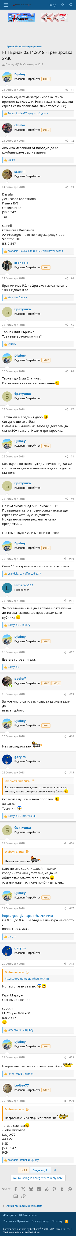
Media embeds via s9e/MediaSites (21, 1232)
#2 (72, 140)
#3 (72, 187)
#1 (72, 90)
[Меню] (6, 5)
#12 (71, 652)
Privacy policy (40, 1221)
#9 (72, 499)
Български (29, 1215)
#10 (71, 559)
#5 (72, 325)
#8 (72, 456)
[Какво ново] (62, 5)
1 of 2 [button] (23, 1170)
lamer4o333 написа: (17, 781)
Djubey (9, 64)
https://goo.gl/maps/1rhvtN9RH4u (27, 915)
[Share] (66, 90)
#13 (71, 694)
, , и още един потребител (35, 251)
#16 (71, 843)
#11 (71, 601)
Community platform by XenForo (36, 1228)
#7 (72, 409)
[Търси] (71, 5)
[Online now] (10, 686)
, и (24, 573)
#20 (71, 1101)
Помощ (57, 1221)
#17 (71, 908)
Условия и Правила (15, 1221)
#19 (71, 1057)
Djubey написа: (14, 852)
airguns (11, 1215)
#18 (71, 964)
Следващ (39, 1170)
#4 (72, 278)
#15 (71, 772)
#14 (71, 736)
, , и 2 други (28, 113)
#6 (72, 371)
